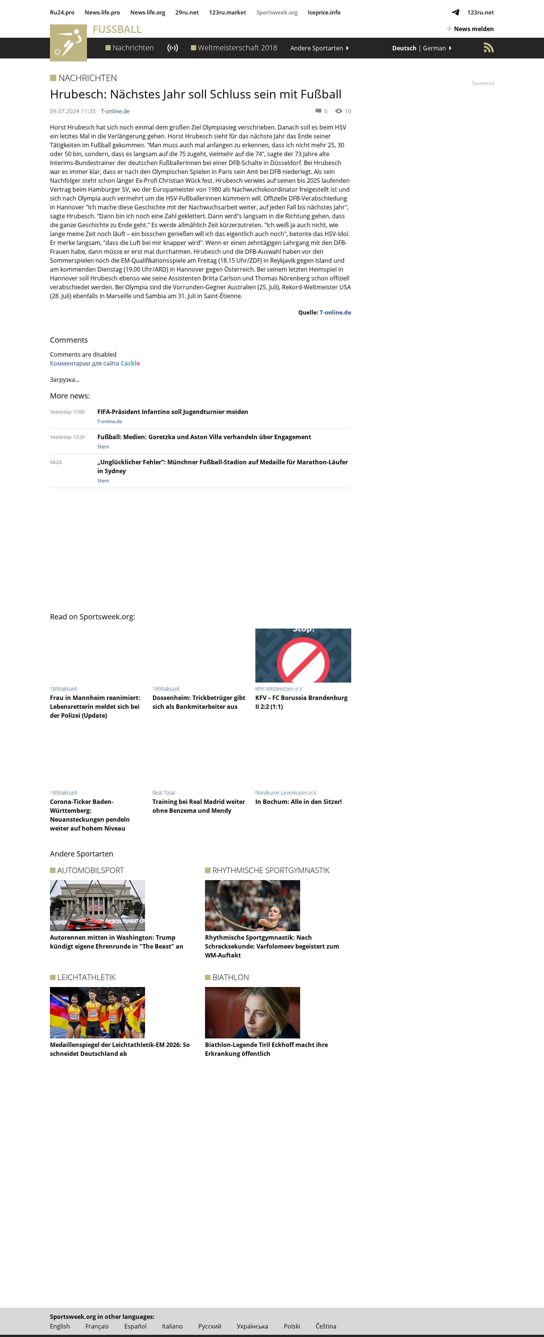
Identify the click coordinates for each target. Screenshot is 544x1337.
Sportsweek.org (277, 12)
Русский (209, 1326)
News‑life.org (147, 12)
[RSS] (489, 47)
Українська (252, 1326)
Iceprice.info (324, 12)
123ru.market (227, 12)
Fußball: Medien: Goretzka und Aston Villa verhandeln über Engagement (204, 437)
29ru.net (187, 12)
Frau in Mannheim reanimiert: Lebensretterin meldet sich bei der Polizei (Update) (95, 707)
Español (135, 1326)
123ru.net (480, 12)
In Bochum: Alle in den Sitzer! (298, 802)
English (60, 1326)
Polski (292, 1326)
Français (97, 1326)
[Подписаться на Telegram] (455, 12)
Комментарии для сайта (95, 363)
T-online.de (115, 111)
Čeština (326, 1326)
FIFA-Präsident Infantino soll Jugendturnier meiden (172, 412)
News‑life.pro (102, 12)
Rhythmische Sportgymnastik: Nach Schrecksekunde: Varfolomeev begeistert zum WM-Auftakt (272, 946)
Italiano (172, 1326)
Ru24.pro (62, 12)
